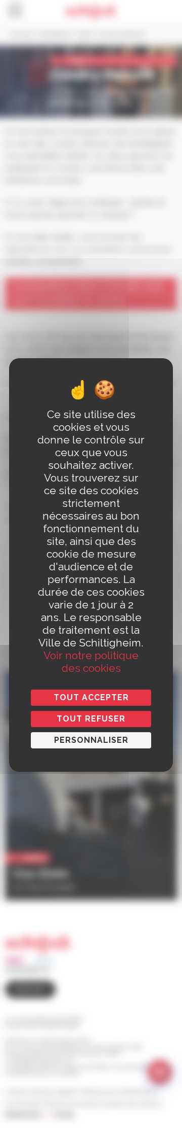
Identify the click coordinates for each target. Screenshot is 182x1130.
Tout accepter (91, 697)
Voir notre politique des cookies (91, 661)
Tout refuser (91, 719)
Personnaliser (91, 740)
